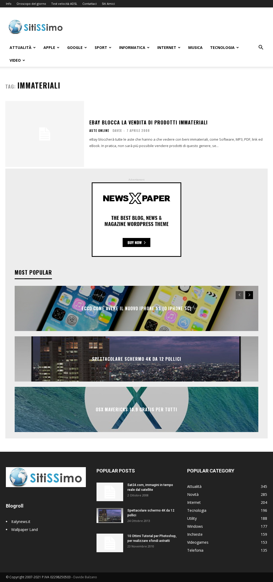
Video (15, 60)
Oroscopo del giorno (31, 4)
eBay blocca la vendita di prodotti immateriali (148, 122)
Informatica (132, 47)
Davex (117, 130)
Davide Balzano (85, 577)
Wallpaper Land (24, 529)
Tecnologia (222, 47)
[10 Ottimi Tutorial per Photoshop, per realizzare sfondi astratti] (110, 543)
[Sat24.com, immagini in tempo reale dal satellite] (110, 492)
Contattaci (89, 4)
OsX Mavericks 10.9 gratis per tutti (136, 409)
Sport (101, 47)
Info (8, 4)
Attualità (20, 47)
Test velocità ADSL (64, 4)
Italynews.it (20, 521)
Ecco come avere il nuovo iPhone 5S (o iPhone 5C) (136, 308)
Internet (166, 47)
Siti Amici (108, 4)
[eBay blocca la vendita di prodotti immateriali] (44, 134)
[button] (260, 48)
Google (75, 47)
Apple (49, 47)
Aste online (99, 130)
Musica (195, 47)
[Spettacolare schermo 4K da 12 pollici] (110, 515)
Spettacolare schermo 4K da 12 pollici (136, 359)
